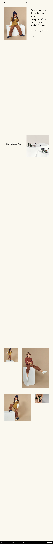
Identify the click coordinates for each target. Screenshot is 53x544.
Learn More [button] (23, 542)
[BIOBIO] (26, 2)
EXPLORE (5, 151)
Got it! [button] (49, 542)
